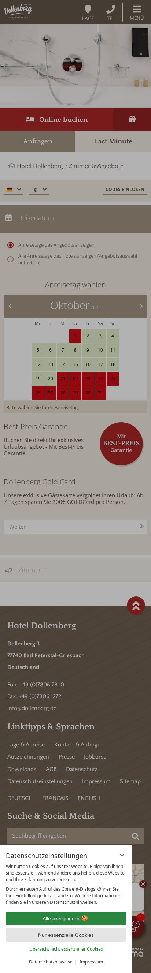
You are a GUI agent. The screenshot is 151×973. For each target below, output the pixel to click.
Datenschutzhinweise (51, 962)
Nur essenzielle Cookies (66, 935)
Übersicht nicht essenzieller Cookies (66, 949)
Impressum (91, 962)
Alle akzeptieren (61, 918)
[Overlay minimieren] (122, 855)
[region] (66, 884)
